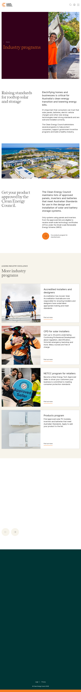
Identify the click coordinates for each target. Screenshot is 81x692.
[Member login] (74, 5)
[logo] (7, 4)
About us (5, 608)
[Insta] (34, 583)
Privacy (43, 682)
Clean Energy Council (40, 686)
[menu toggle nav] (78, 5)
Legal (36, 682)
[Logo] (40, 573)
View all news (6, 511)
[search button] (70, 5)
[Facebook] (31, 583)
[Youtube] (45, 583)
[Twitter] (41, 583)
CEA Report (19, 599)
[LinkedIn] (38, 583)
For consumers (33, 610)
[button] (15, 532)
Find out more (48, 317)
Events (30, 606)
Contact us (6, 603)
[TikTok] (49, 583)
